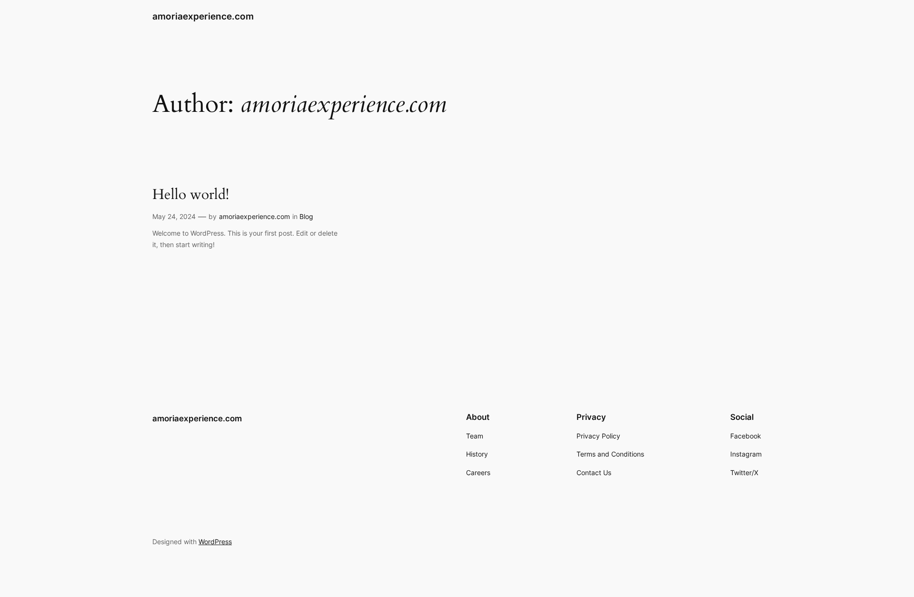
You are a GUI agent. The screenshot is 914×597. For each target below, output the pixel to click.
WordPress (215, 541)
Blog (306, 216)
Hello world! (190, 195)
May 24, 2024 (174, 216)
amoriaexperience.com (203, 16)
